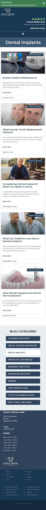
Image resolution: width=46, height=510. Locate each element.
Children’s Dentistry (19, 338)
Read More (7, 92)
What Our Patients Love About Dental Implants (21, 240)
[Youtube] (38, 19)
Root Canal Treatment (20, 402)
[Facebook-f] (44, 19)
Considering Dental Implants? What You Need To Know (20, 185)
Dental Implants (23, 42)
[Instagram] (33, 19)
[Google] (36, 19)
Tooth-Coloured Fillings (21, 395)
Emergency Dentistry (19, 367)
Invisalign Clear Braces (20, 360)
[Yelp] (41, 19)
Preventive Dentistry (19, 374)
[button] (23, 34)
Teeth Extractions (18, 388)
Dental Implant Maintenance (20, 77)
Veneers (12, 381)
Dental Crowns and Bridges (22, 346)
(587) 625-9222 (38, 28)
